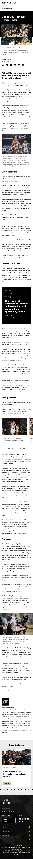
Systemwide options (6, 820)
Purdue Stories (7, 8)
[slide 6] (18, 789)
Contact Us (16, 854)
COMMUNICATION (7, 839)
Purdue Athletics (6, 61)
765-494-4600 (6, 815)
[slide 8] (25, 789)
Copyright (4, 847)
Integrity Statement (23, 851)
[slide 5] (14, 789)
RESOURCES (6, 835)
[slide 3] (7, 789)
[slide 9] (28, 789)
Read (6, 783)
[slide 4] (11, 789)
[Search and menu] (29, 3)
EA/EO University (13, 851)
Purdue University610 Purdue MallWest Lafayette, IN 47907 (8, 810)
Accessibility (5, 851)
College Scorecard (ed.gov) (15, 852)
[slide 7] (21, 789)
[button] (23, 65)
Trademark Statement (16, 849)
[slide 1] (0, 789)
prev (9, 448)
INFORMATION (6, 831)
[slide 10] (32, 789)
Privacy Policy (26, 852)
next (24, 448)
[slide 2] (4, 789)
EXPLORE (5, 827)
